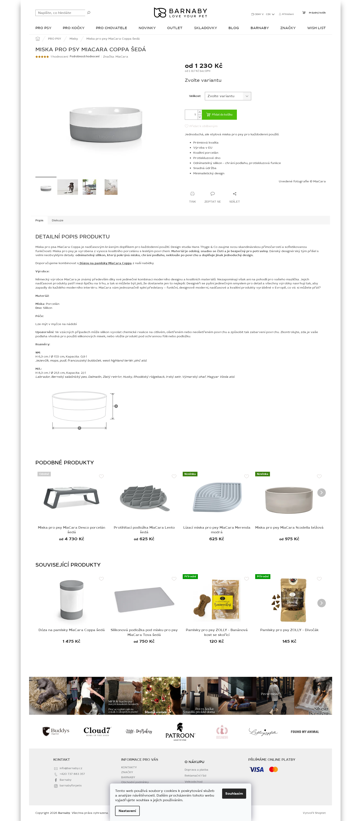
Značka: (115, 57)
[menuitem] (43, 28)
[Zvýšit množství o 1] (200, 112)
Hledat (88, 12)
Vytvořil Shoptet (314, 813)
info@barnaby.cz (71, 768)
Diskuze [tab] (57, 220)
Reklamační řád (195, 776)
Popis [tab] (39, 220)
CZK (268, 14)
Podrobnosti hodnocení (84, 57)
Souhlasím (234, 793)
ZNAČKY (127, 772)
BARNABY (128, 777)
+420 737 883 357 (72, 774)
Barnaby (65, 780)
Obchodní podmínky (135, 782)
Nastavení (127, 811)
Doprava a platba (196, 770)
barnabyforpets (71, 785)
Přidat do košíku (222, 115)
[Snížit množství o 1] (200, 117)
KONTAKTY (129, 767)
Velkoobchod (194, 782)
